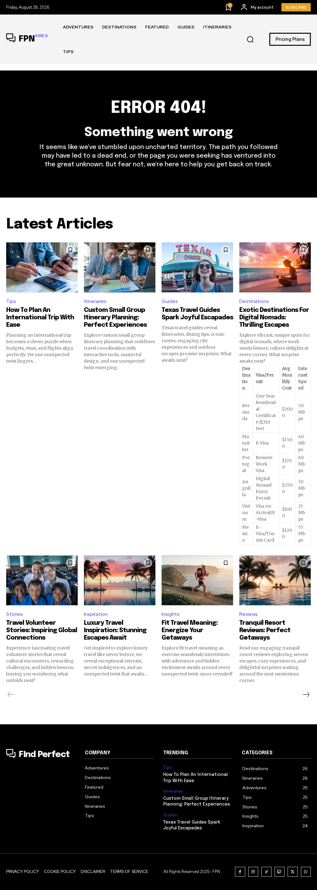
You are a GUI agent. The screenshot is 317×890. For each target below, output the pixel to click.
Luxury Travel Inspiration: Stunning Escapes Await (115, 630)
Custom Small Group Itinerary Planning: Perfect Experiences (115, 317)
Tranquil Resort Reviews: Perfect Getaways (264, 630)
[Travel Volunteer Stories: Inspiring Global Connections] (42, 581)
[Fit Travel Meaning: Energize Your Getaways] (197, 581)
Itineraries (95, 301)
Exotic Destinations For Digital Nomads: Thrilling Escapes (274, 317)
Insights (171, 614)
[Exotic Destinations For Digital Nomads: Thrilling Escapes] (275, 267)
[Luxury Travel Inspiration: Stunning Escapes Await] (119, 581)
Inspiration (96, 614)
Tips (11, 301)
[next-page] (306, 694)
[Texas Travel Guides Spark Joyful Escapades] (197, 267)
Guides (170, 301)
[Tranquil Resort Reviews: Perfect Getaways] (275, 581)
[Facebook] (240, 872)
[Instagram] (253, 872)
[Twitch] (280, 872)
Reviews (248, 614)
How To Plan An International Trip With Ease (40, 317)
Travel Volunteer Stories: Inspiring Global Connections (41, 630)
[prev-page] (11, 694)
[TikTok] (266, 872)
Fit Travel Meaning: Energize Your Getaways (190, 630)
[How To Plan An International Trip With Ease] (42, 267)
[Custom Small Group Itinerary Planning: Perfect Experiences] (119, 267)
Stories (14, 614)
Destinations (254, 301)
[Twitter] (293, 872)
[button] (250, 40)
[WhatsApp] (306, 872)
